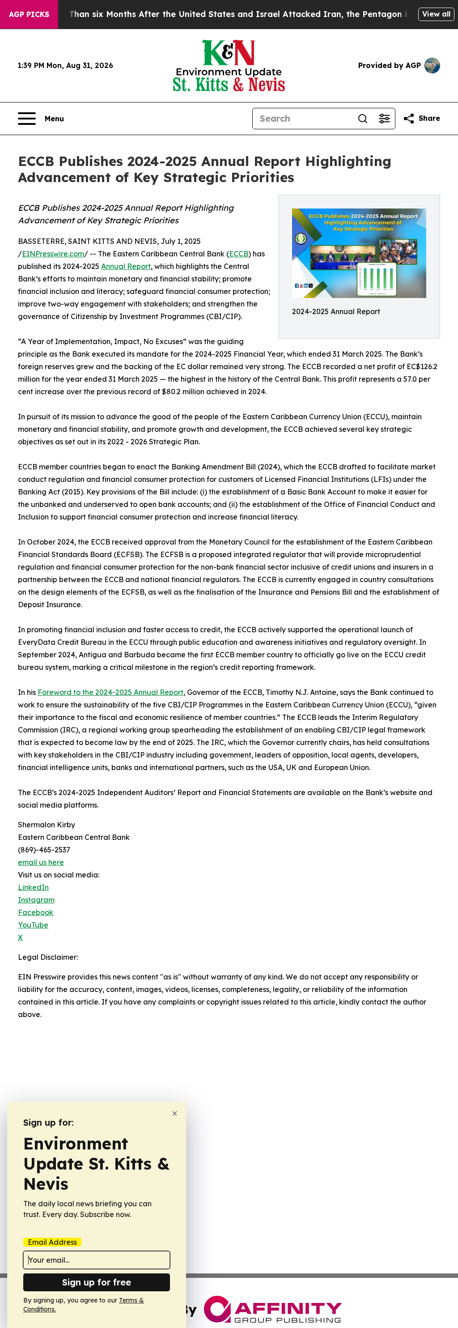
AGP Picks (29, 14)
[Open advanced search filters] (384, 118)
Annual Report (126, 266)
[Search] (362, 118)
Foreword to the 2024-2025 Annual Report (110, 692)
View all (436, 13)
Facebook (35, 912)
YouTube (33, 924)
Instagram (36, 899)
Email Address (52, 1242)
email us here (41, 862)
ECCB (238, 253)
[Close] (174, 1113)
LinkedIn (33, 887)
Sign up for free (96, 1282)
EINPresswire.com (53, 253)
